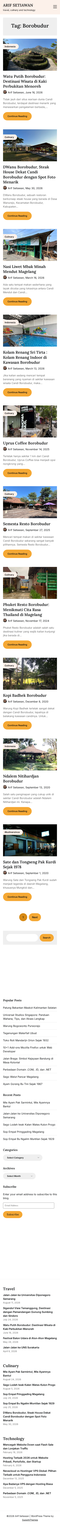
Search (47, 937)
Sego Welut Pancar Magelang (21, 1076)
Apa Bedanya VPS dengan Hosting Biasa (28, 1484)
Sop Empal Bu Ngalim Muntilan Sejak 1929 (28, 1139)
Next (35, 917)
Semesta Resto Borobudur (26, 523)
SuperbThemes (30, 1519)
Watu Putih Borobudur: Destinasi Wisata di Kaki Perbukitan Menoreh (25, 81)
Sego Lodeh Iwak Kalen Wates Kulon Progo (29, 1124)
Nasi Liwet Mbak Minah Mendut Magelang (24, 269)
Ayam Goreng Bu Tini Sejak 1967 (22, 1084)
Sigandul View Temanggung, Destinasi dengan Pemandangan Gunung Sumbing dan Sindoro (28, 1311)
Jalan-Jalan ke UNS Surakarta (21, 1347)
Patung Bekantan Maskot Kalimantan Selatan (29, 1007)
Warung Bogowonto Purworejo (21, 1026)
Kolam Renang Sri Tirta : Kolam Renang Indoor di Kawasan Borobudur (25, 357)
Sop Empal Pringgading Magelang (23, 1131)
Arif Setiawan (18, 5)
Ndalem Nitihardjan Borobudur (21, 779)
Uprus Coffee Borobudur (25, 443)
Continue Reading (17, 116)
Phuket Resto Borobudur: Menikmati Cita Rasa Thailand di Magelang (26, 609)
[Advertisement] (30, 971)
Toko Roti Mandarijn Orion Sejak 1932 (26, 1040)
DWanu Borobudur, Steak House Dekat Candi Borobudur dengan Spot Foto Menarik (29, 174)
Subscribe (13, 1214)
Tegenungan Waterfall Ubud (20, 1033)
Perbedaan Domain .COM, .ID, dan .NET (27, 1069)
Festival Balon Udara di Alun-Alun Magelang (30, 1338)
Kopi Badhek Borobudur (25, 695)
